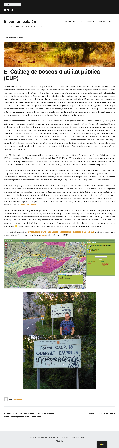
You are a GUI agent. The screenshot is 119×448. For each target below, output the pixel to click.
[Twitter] (8, 10)
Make (45, 437)
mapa (43, 235)
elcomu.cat (17, 399)
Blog (81, 21)
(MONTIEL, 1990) (28, 204)
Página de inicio (70, 21)
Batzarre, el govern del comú (101, 413)
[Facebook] (5, 10)
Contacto (90, 21)
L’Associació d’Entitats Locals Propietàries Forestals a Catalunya (60, 232)
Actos (111, 21)
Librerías (102, 21)
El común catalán (20, 21)
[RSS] (12, 10)
